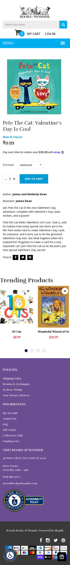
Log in (50, 34)
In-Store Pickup (12, 389)
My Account (10, 413)
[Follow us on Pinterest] (30, 257)
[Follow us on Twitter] (23, 257)
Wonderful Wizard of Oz (53, 331)
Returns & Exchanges (16, 384)
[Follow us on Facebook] (15, 257)
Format (8, 165)
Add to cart (34, 179)
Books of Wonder (27, 530)
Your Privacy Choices (16, 395)
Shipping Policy (12, 378)
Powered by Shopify (51, 530)
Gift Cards (9, 430)
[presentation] (3, 319)
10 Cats (16, 331)
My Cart (34, 34)
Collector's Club (13, 435)
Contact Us (9, 418)
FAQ (5, 424)
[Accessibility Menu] (10, 555)
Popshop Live (11, 441)
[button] (26, 350)
